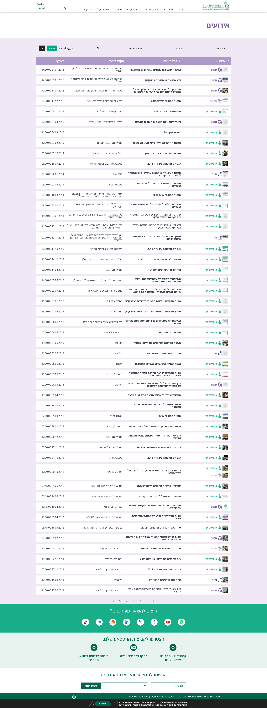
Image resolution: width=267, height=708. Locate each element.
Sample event (172, 132)
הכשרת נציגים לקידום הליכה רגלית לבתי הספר (155, 426)
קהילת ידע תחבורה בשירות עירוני (173, 658)
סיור (214, 174)
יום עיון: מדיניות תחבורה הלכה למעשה (159, 485)
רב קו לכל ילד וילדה (133, 656)
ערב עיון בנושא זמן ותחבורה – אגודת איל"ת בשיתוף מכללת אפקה (156, 226)
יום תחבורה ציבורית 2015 (166, 111)
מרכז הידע (135, 9)
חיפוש (52, 48)
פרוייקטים (154, 9)
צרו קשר (87, 9)
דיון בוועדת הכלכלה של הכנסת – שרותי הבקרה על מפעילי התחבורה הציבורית (154, 384)
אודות (170, 9)
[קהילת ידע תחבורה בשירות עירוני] (173, 647)
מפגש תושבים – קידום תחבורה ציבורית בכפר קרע (153, 301)
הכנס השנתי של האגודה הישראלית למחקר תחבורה (157, 405)
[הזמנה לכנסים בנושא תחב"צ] (94, 647)
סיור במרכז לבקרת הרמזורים (165, 579)
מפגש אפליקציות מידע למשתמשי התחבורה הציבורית (156, 517)
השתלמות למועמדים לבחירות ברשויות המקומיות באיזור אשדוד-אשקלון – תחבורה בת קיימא (153, 291)
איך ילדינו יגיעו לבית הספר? (165, 269)
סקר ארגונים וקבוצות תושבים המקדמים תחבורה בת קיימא (154, 507)
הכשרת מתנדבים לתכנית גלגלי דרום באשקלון (155, 69)
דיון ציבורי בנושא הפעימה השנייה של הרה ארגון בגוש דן (154, 590)
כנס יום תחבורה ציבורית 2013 (164, 248)
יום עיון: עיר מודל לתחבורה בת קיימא (160, 496)
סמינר (213, 101)
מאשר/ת (103, 703)
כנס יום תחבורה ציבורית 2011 (164, 569)
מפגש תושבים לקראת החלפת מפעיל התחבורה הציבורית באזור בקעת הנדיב (155, 374)
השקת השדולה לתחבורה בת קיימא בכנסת (157, 342)
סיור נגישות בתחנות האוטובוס (164, 353)
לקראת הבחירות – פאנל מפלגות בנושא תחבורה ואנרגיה (154, 437)
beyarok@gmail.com (138, 696)
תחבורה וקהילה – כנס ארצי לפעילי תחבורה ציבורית (157, 184)
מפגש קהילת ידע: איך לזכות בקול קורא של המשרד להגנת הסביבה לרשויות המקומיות (157, 90)
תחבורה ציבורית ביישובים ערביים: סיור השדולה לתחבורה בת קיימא (154, 174)
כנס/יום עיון (210, 111)
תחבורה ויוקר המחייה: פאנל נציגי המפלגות (157, 142)
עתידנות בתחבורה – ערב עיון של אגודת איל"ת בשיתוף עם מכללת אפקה (155, 216)
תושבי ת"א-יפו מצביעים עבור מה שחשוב (158, 259)
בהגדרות (123, 705)
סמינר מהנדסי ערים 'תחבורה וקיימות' (160, 548)
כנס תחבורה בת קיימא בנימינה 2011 (160, 559)
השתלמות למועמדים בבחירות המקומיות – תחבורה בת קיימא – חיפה (157, 280)
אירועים (118, 9)
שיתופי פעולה (103, 9)
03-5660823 (157, 696)
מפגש (214, 69)
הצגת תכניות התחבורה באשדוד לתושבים (158, 363)
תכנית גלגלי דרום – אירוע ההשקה (162, 153)
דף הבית (182, 9)
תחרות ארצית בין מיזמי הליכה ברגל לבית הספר (154, 395)
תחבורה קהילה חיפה (169, 332)
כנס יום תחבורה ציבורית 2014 (164, 163)
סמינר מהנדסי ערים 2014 (167, 195)
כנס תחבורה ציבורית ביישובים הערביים (159, 447)
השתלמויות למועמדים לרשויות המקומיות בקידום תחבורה (153, 322)
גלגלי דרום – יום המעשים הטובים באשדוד (158, 121)
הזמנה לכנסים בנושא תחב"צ (94, 658)
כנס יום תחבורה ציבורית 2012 (164, 457)
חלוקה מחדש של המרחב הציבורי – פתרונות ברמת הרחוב (156, 237)
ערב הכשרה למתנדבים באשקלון (163, 80)
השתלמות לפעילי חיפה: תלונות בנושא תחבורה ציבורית (155, 205)
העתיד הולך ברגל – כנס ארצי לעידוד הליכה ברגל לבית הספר (154, 472)
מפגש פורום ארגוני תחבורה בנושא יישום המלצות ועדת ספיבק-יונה (153, 538)
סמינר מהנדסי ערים (170, 416)
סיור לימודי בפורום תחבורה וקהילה (161, 527)
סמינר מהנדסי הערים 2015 (166, 101)
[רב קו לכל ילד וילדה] (133, 647)
